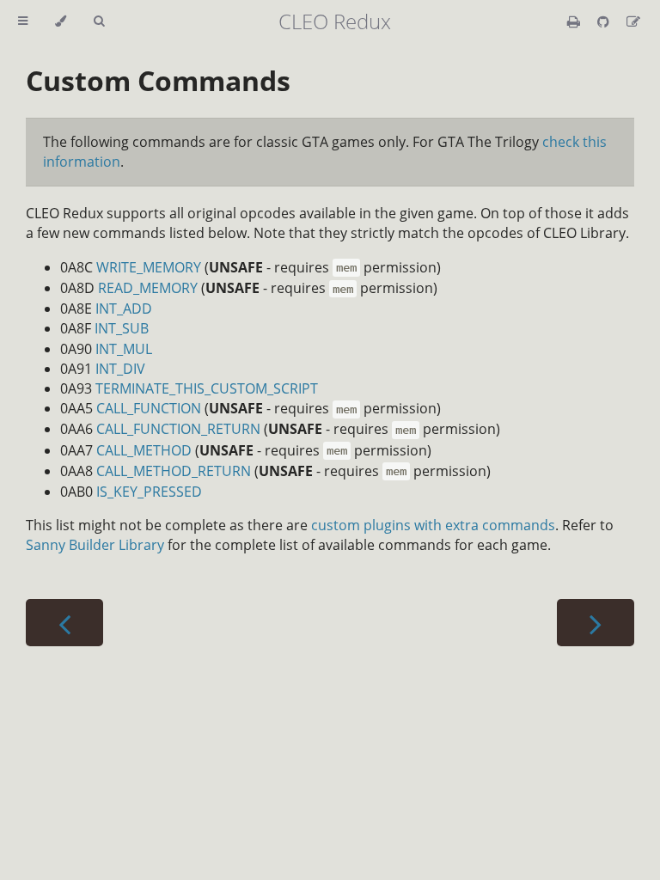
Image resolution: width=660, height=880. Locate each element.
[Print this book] (575, 21)
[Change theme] (60, 21)
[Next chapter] (595, 622)
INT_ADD (123, 308)
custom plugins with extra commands (433, 525)
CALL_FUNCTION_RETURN (178, 428)
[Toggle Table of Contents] (22, 21)
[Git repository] (605, 21)
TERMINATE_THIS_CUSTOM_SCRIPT (206, 388)
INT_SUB (122, 328)
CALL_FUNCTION (148, 408)
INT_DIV (120, 368)
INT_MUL (123, 348)
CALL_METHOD (144, 450)
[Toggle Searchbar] (99, 21)
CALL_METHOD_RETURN (173, 470)
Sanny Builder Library (95, 544)
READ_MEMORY (148, 287)
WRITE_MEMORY (148, 267)
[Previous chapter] (64, 622)
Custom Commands (158, 80)
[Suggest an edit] (633, 21)
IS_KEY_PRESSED (149, 491)
